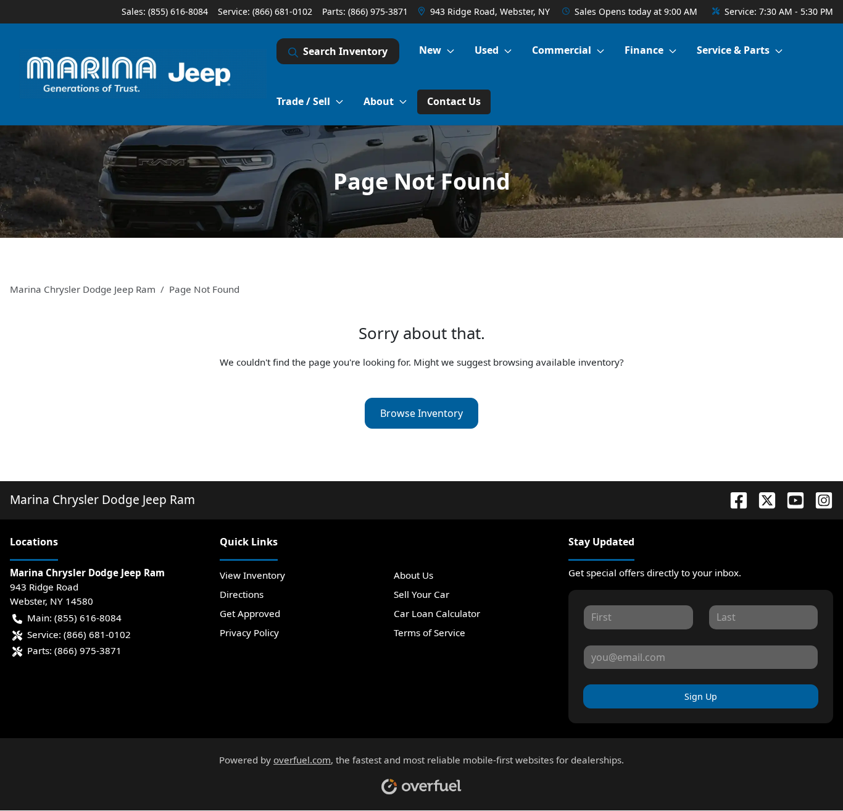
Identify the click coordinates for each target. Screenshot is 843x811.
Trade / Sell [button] (303, 101)
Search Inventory (345, 51)
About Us (413, 575)
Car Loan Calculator (437, 613)
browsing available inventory (556, 362)
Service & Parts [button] (733, 50)
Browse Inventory (421, 413)
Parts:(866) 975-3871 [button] (74, 650)
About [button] (378, 101)
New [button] (430, 50)
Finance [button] (644, 50)
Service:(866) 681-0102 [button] (79, 634)
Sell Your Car (421, 594)
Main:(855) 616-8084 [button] (74, 617)
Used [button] (487, 50)
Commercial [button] (561, 50)
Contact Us (454, 101)
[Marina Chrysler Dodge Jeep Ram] (143, 74)
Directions (242, 594)
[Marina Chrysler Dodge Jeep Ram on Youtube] (790, 499)
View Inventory (252, 575)
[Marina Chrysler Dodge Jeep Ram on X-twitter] (762, 499)
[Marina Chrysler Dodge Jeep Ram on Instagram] (819, 499)
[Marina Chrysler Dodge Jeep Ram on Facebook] (734, 499)
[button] (485, 11)
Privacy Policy (249, 632)
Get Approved (250, 613)
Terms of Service (429, 632)
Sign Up (700, 696)
